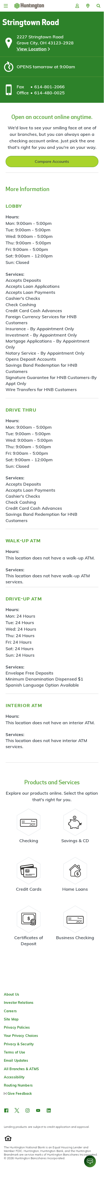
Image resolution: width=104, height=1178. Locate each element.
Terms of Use (14, 1052)
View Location (32, 49)
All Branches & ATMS (21, 1069)
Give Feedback (19, 1093)
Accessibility (14, 1077)
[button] (88, 6)
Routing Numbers (18, 1085)
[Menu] (6, 6)
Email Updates (16, 1060)
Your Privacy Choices (21, 1035)
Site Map (11, 1019)
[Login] (77, 6)
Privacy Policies (17, 1027)
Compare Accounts (52, 161)
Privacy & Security (19, 1044)
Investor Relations (18, 1002)
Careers (10, 1011)
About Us (11, 994)
